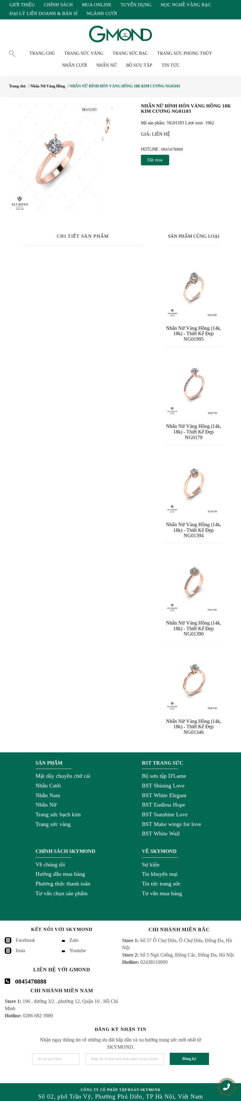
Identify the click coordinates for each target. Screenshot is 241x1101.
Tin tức (170, 65)
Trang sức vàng (53, 824)
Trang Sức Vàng (83, 53)
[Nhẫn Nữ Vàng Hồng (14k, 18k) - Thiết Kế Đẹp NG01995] (193, 286)
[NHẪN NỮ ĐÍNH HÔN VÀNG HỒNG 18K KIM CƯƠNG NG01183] (54, 158)
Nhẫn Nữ (45, 805)
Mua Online (96, 4)
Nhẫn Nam (47, 795)
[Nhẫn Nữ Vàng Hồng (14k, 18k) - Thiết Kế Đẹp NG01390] (193, 581)
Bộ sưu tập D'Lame (164, 776)
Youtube (77, 950)
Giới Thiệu (22, 4)
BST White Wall (161, 833)
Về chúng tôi (50, 864)
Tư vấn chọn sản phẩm (61, 893)
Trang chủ (42, 53)
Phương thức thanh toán (62, 883)
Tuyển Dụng (136, 4)
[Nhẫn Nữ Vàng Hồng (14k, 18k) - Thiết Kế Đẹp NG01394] (193, 483)
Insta (20, 950)
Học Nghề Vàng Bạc (186, 4)
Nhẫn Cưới (48, 785)
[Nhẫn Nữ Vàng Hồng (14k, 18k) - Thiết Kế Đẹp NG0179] (193, 384)
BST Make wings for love (171, 824)
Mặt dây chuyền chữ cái (62, 776)
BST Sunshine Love (165, 814)
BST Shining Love (163, 785)
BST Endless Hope (163, 805)
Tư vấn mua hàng (162, 893)
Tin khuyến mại (160, 874)
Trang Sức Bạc (130, 53)
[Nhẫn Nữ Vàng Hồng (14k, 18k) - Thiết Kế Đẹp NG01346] (193, 679)
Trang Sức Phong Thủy (184, 53)
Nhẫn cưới (74, 65)
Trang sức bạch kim (58, 814)
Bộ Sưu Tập (139, 65)
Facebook (25, 940)
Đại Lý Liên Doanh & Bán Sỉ (43, 13)
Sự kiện (150, 864)
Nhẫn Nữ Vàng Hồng (47, 86)
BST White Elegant (164, 795)
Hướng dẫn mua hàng (60, 874)
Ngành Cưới (102, 13)
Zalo (73, 940)
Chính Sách (58, 4)
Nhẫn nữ (106, 65)
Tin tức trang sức (161, 883)
